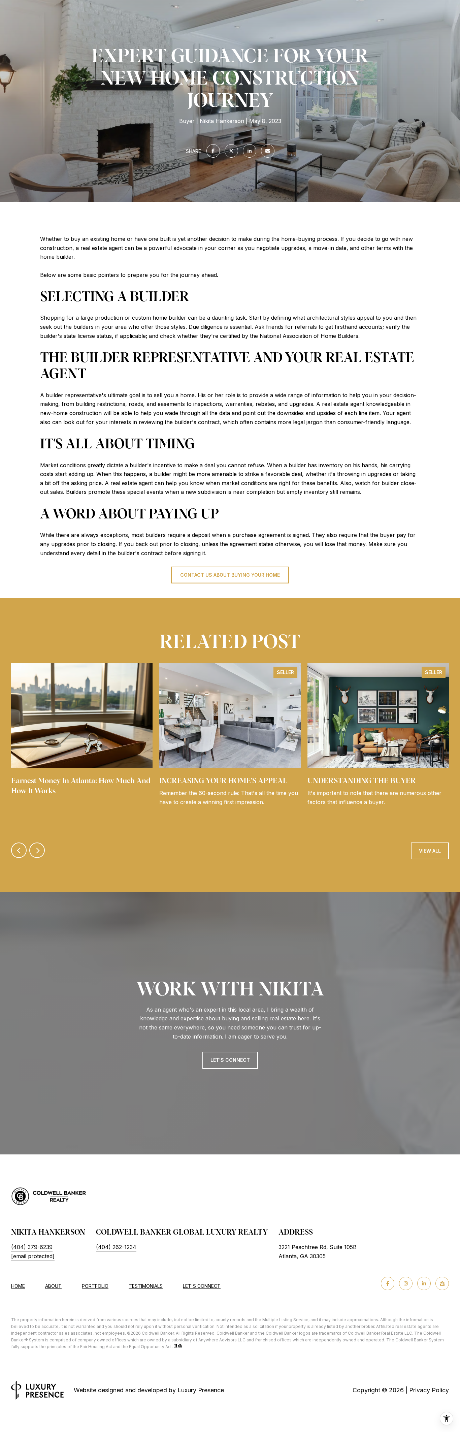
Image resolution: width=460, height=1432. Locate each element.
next (37, 850)
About (53, 1286)
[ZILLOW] (442, 1283)
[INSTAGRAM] (406, 1283)
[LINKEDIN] (424, 1283)
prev (19, 850)
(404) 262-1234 (116, 1247)
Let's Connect (202, 1286)
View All (430, 851)
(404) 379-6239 (32, 1247)
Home (18, 1286)
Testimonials (146, 1286)
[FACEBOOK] (387, 1283)
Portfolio (95, 1286)
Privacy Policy (429, 1390)
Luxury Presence (200, 1390)
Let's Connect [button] (230, 1060)
